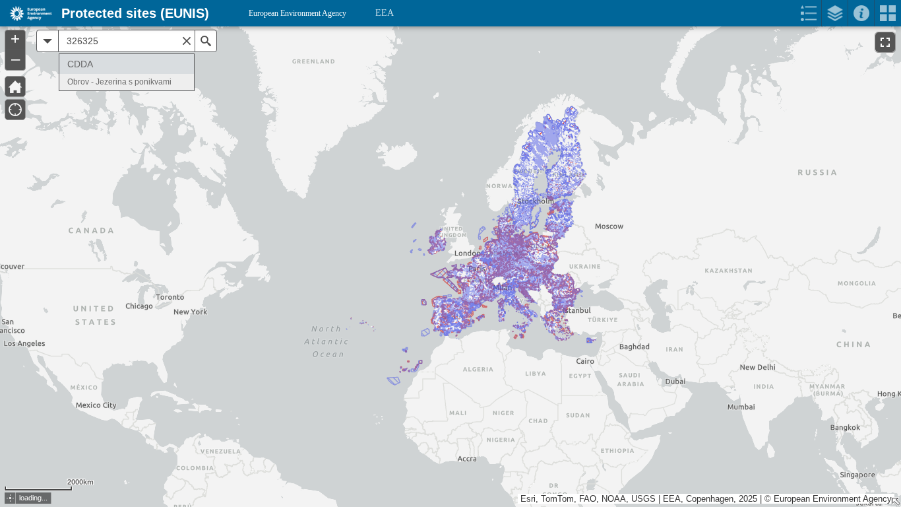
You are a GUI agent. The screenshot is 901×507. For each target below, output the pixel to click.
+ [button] (15, 39)
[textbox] (127, 41)
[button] (10, 498)
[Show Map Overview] (895, 501)
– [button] (15, 58)
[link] (26, 13)
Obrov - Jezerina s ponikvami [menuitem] (119, 81)
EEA (384, 13)
